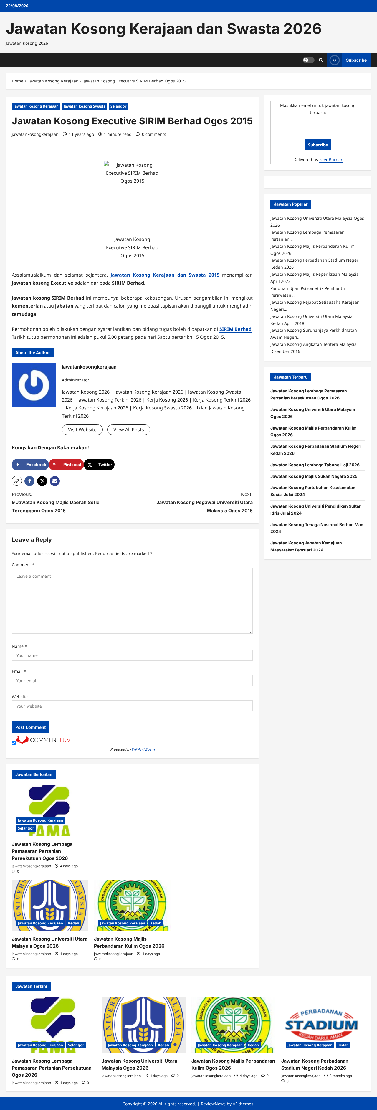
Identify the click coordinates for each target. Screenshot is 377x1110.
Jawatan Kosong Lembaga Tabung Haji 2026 (315, 464)
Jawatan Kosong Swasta (84, 106)
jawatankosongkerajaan (35, 134)
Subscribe (356, 59)
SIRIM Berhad (235, 329)
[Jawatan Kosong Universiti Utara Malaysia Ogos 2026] (50, 905)
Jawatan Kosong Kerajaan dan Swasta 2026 (164, 28)
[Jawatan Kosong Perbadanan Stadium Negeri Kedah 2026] (323, 1025)
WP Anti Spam (143, 749)
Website (20, 696)
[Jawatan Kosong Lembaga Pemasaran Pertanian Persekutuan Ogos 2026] (50, 810)
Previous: (56, 502)
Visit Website (82, 429)
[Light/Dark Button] (309, 60)
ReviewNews (213, 1103)
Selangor (118, 106)
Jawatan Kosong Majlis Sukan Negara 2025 (314, 475)
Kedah (73, 923)
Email (19, 671)
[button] (17, 481)
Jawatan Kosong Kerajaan (36, 106)
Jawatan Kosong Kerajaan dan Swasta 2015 (164, 275)
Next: (204, 502)
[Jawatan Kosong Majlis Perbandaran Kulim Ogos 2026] (132, 905)
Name (19, 646)
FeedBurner (331, 159)
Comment (23, 564)
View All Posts (128, 429)
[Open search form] (321, 60)
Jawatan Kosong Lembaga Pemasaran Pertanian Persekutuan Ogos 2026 (42, 851)
